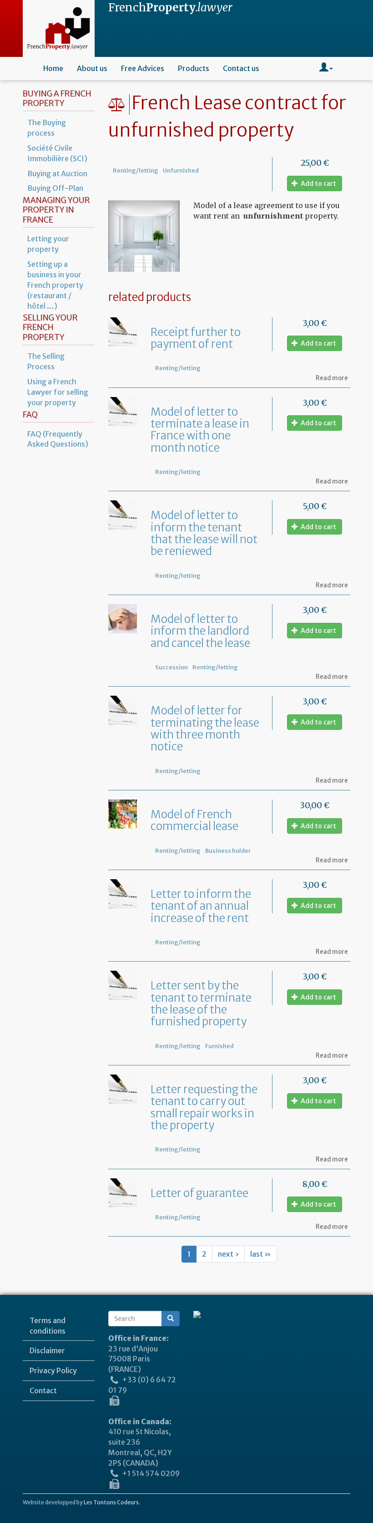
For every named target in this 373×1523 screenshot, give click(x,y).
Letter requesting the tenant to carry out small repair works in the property (204, 1107)
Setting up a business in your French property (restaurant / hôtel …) (55, 285)
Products (193, 68)
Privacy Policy (53, 1370)
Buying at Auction (57, 173)
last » (260, 1253)
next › (228, 1253)
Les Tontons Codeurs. (112, 1502)
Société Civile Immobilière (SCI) (57, 153)
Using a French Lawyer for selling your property (57, 392)
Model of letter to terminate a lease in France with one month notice (200, 430)
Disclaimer (47, 1350)
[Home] (59, 28)
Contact (43, 1390)
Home (53, 68)
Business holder (228, 850)
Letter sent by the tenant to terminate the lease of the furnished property (201, 1003)
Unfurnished (181, 170)
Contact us (241, 68)
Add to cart (317, 183)
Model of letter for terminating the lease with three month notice (205, 728)
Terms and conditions (48, 1325)
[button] (326, 68)
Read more (332, 378)
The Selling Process (46, 361)
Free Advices (142, 68)
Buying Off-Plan (55, 188)
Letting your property (48, 244)
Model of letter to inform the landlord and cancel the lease (200, 631)
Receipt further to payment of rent (196, 338)
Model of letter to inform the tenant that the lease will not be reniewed (204, 533)
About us (92, 68)
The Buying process (46, 128)
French (170, 7)
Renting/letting (135, 170)
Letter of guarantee (199, 1193)
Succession (171, 667)
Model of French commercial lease (194, 820)
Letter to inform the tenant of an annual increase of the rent (201, 906)
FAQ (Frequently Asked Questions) (57, 439)
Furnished (219, 1045)
